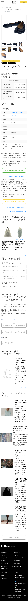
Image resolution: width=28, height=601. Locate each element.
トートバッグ (7, 239)
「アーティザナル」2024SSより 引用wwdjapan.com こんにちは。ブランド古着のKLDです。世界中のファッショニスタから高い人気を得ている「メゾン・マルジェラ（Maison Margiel (20, 466)
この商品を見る (7, 325)
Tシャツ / (19, 239)
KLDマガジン (4, 573)
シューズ (4, 63)
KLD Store (4, 578)
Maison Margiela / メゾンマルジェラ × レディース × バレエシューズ (14, 277)
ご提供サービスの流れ (19, 558)
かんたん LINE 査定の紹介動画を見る (18, 176)
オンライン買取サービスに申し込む (14, 202)
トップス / (16, 239)
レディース (13, 116)
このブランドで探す (7, 332)
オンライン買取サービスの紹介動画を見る (17, 207)
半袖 (22, 239)
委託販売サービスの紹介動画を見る (18, 211)
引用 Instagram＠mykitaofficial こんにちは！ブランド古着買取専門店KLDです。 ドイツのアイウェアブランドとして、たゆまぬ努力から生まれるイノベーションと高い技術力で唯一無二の (20, 414)
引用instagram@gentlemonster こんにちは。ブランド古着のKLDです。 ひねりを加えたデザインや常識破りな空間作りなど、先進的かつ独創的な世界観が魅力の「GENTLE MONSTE (20, 439)
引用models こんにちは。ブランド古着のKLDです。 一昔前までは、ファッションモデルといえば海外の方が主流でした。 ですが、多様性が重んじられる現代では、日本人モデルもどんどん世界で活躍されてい (20, 493)
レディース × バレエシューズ (10, 286)
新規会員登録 (4, 558)
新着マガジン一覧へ (14, 537)
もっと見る (24, 255)
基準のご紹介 (4, 552)
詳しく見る (24, 387)
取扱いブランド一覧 (18, 552)
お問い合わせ (17, 563)
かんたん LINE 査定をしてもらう (14, 170)
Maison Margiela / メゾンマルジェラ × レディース (14, 271)
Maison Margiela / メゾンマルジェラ (10, 61)
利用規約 (3, 560)
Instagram (19, 575)
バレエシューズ (12, 63)
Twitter (18, 582)
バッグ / (3, 239)
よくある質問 (17, 560)
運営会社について (18, 566)
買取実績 (16, 555)
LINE (18, 588)
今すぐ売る (23, 2)
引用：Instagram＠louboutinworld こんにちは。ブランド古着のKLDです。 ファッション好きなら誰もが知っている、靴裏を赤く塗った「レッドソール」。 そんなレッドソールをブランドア (20, 522)
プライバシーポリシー (6, 563)
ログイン (3, 555)
